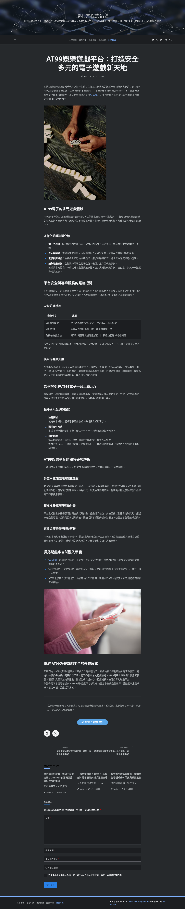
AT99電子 (95, 94)
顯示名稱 (50, 850)
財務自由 (112, 39)
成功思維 (92, 39)
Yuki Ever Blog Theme (139, 901)
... (68, 786)
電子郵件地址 (52, 859)
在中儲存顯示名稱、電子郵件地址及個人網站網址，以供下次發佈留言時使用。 (86, 875)
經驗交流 (102, 39)
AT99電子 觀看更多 (92, 722)
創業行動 (82, 39)
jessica (86, 76)
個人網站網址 (52, 867)
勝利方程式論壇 (92, 16)
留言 (48, 818)
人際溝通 (73, 39)
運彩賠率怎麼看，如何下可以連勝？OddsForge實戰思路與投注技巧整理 (59, 778)
